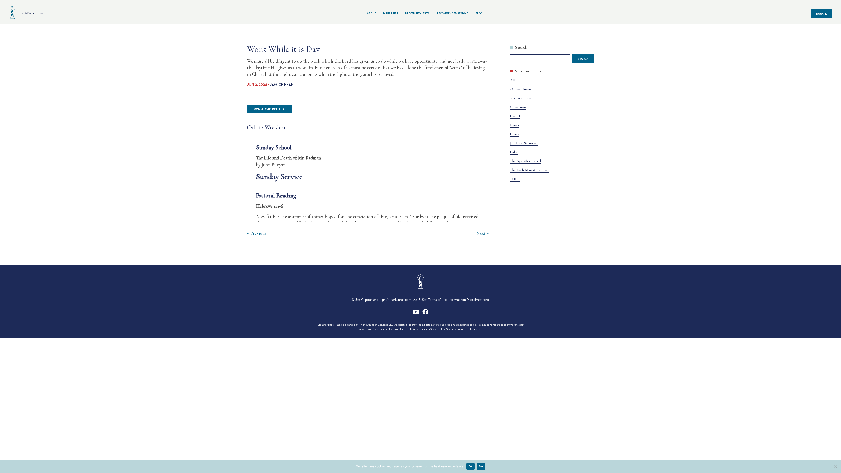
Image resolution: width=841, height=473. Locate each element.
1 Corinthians (520, 89)
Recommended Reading (452, 13)
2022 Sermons (520, 98)
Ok (471, 466)
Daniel (515, 116)
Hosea (514, 134)
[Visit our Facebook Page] (425, 313)
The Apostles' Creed (525, 161)
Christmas (518, 107)
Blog (479, 13)
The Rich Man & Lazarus (529, 170)
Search (521, 47)
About (371, 13)
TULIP (515, 178)
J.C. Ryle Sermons (524, 143)
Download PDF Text (270, 109)
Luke (514, 152)
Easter (514, 125)
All (512, 80)
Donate (821, 13)
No (481, 466)
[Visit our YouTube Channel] (416, 313)
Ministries (390, 13)
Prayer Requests (417, 13)
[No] (835, 466)
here (485, 300)
